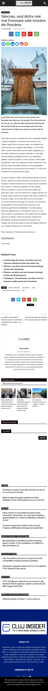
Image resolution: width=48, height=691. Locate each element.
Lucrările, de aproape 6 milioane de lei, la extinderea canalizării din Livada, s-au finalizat (11, 321)
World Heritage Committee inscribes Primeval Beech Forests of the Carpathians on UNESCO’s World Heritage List (23, 543)
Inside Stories (5, 12)
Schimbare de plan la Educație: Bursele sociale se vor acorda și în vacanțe (24, 491)
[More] (26, 44)
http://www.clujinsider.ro (24, 351)
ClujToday (4, 508)
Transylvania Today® (9, 554)
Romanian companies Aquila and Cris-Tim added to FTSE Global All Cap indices (24, 567)
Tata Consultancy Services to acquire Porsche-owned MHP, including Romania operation (23, 559)
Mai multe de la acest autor (12, 383)
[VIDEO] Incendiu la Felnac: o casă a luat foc (21, 599)
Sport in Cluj (5, 577)
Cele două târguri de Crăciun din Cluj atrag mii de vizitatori (36, 318)
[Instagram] (22, 44)
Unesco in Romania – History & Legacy (15, 536)
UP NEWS (4, 485)
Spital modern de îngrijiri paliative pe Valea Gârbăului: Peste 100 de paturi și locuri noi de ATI (23, 499)
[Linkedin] (12, 44)
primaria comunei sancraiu (11, 290)
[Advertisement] (24, 463)
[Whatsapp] (8, 44)
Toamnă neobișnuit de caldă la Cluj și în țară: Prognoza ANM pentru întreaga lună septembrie (23, 526)
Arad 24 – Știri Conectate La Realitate (15, 594)
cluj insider (25, 287)
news (33, 287)
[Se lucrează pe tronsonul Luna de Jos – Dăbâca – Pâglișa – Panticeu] (39, 393)
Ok (24, 687)
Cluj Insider (7, 29)
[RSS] (24, 677)
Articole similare (8, 380)
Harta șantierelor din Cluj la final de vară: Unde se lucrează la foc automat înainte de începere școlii (8, 404)
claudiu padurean (14, 287)
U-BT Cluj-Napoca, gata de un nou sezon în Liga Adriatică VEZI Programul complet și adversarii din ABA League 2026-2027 (24, 583)
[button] (44, 3)
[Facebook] (3, 44)
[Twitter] (17, 44)
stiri (23, 290)
